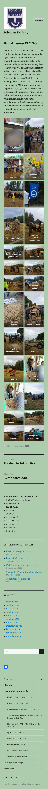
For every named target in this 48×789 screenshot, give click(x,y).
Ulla (8, 446)
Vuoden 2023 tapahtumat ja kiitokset (24, 572)
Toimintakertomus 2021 (18, 579)
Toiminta (8, 679)
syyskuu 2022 (12, 619)
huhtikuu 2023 (13, 615)
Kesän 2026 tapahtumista (19, 551)
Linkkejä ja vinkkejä (13, 763)
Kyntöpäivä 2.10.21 (15, 732)
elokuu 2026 (12, 601)
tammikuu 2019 (14, 636)
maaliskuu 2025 (14, 608)
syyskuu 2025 (12, 605)
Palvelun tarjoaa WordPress (29, 784)
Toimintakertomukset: (16, 757)
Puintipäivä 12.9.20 (16, 744)
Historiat (8, 685)
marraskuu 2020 (14, 626)
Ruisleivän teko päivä (17, 751)
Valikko (39, 21)
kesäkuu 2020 (13, 629)
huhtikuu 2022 (13, 622)
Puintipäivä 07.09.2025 (17, 558)
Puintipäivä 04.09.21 (17, 738)
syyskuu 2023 (12, 612)
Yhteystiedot (10, 769)
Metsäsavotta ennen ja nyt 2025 (22, 565)
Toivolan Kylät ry (16, 32)
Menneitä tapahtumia (16, 691)
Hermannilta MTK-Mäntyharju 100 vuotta (23, 725)
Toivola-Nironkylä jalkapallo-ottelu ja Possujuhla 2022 (24, 716)
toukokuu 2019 (13, 632)
